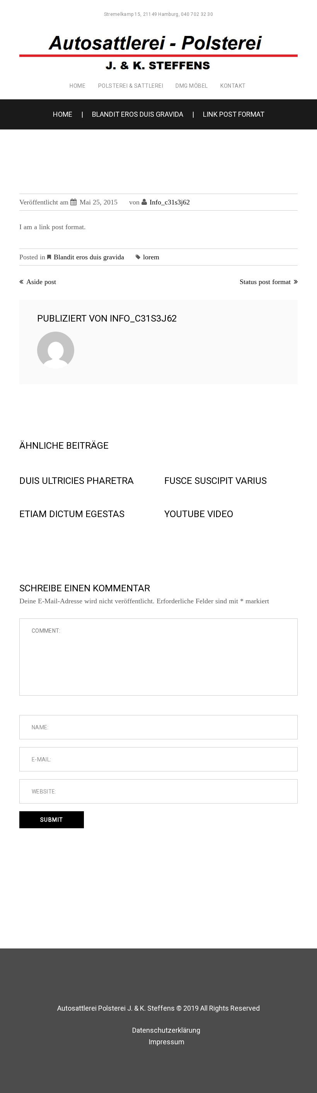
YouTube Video (198, 514)
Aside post (41, 282)
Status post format (265, 282)
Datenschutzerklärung (166, 1030)
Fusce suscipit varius (215, 480)
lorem (151, 257)
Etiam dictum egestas (71, 514)
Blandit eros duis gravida (137, 114)
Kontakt (233, 86)
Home (77, 86)
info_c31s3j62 (170, 202)
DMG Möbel (192, 86)
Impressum (166, 1042)
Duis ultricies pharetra (76, 480)
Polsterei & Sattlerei (131, 86)
